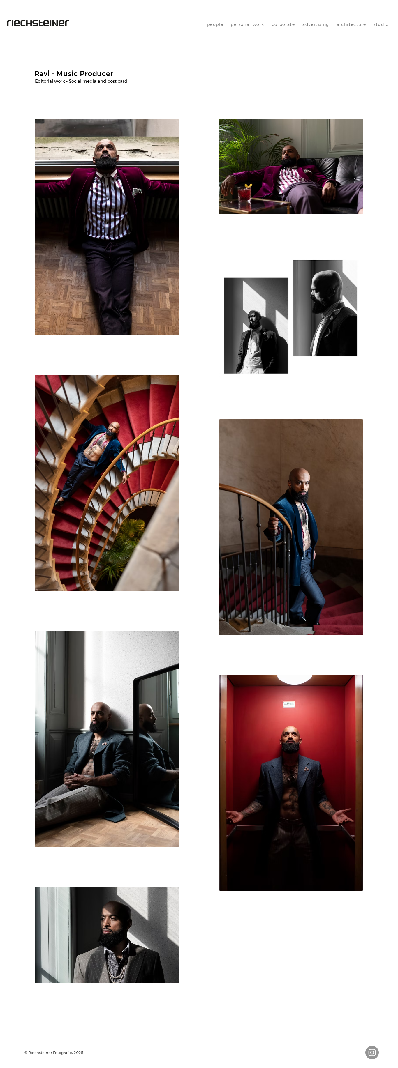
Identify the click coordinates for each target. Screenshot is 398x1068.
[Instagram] (372, 1052)
